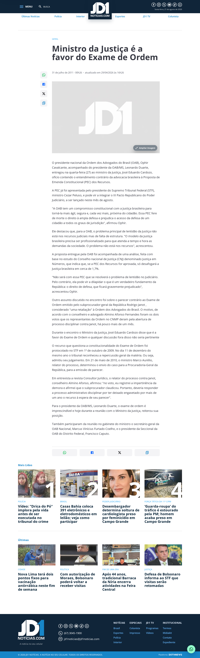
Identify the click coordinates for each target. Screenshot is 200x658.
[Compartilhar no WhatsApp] (43, 74)
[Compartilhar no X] (43, 93)
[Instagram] (159, 5)
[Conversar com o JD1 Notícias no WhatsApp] (191, 649)
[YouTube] (169, 5)
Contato (167, 637)
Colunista (173, 16)
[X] (164, 5)
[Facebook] (154, 5)
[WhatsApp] (180, 5)
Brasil (116, 628)
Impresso (135, 633)
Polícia (58, 16)
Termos (167, 628)
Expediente (169, 642)
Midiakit (167, 633)
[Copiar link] (43, 103)
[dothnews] (175, 655)
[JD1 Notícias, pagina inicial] (31, 630)
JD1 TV (146, 16)
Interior (80, 16)
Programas (152, 628)
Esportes (120, 16)
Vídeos (150, 633)
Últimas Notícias (31, 16)
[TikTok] (175, 5)
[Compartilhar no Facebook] (43, 84)
